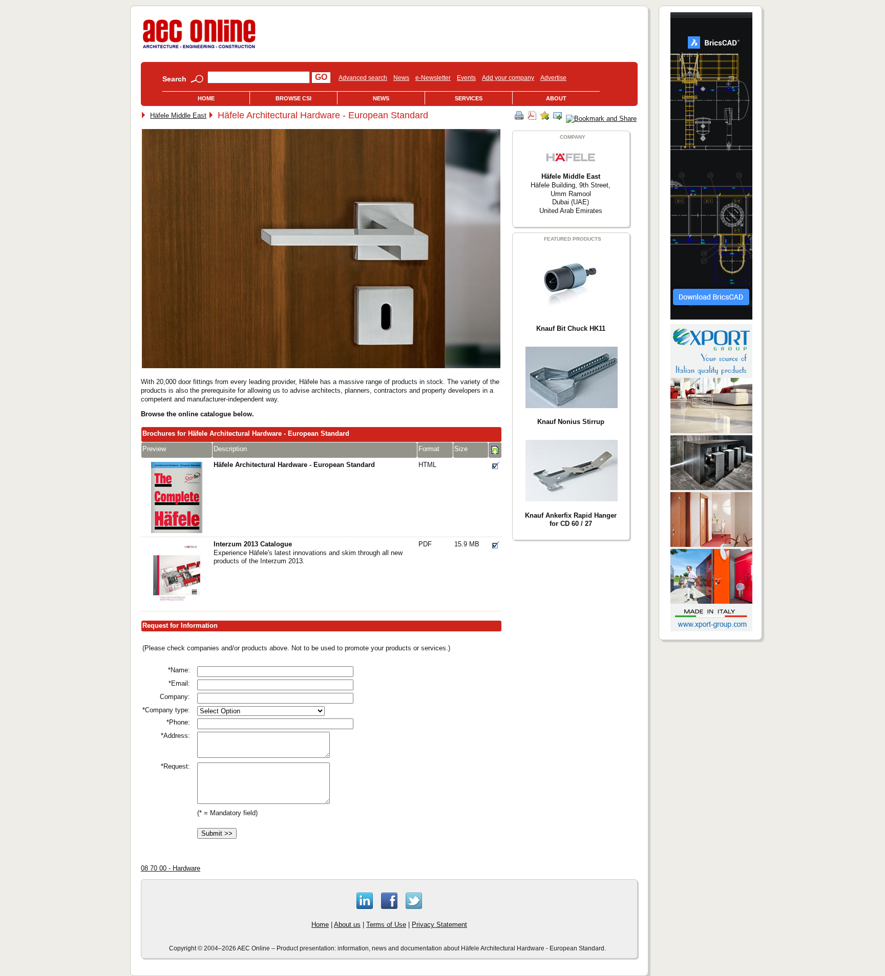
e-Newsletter (433, 78)
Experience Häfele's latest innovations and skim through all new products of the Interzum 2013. (308, 552)
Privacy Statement (439, 924)
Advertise (553, 78)
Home (206, 98)
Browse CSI (293, 98)
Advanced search (363, 78)
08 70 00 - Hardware (170, 868)
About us (347, 924)
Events (466, 78)
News (401, 78)
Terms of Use (386, 924)
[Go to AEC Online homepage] (199, 48)
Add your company (508, 78)
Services (468, 98)
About (556, 98)
